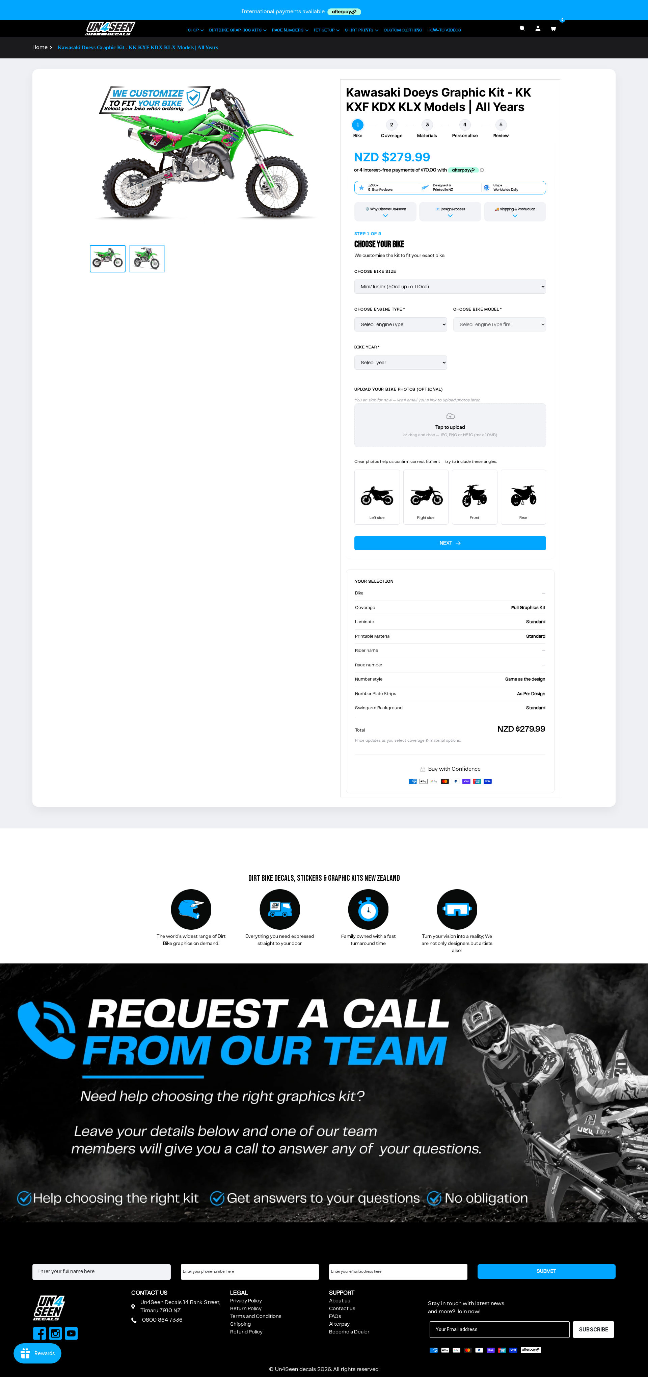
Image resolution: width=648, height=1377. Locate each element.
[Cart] (553, 28)
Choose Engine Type (379, 309)
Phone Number (199, 1257)
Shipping (240, 1324)
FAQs (335, 1316)
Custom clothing (403, 30)
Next (446, 543)
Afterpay (339, 1324)
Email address (345, 1257)
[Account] (538, 28)
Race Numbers (287, 30)
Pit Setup (324, 30)
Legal (239, 1293)
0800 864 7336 (162, 1320)
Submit (546, 1271)
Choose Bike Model (477, 309)
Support (342, 1293)
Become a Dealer (349, 1332)
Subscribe (444, 1293)
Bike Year (367, 347)
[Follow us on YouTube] (71, 1334)
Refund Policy (246, 1332)
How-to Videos (444, 30)
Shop (193, 30)
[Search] (522, 28)
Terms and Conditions (255, 1316)
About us (339, 1301)
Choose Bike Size (375, 271)
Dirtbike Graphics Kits (235, 30)
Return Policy (246, 1308)
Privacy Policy (246, 1301)
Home (40, 47)
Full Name (44, 1257)
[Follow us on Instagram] (55, 1334)
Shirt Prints (359, 30)
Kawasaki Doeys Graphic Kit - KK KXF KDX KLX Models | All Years (138, 47)
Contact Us (149, 1293)
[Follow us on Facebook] (39, 1334)
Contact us (342, 1308)
